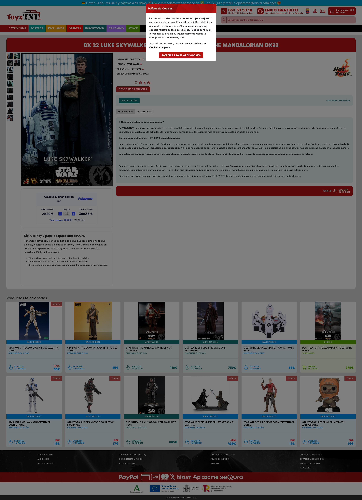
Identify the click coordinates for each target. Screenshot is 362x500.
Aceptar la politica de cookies (181, 55)
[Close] (213, 8)
